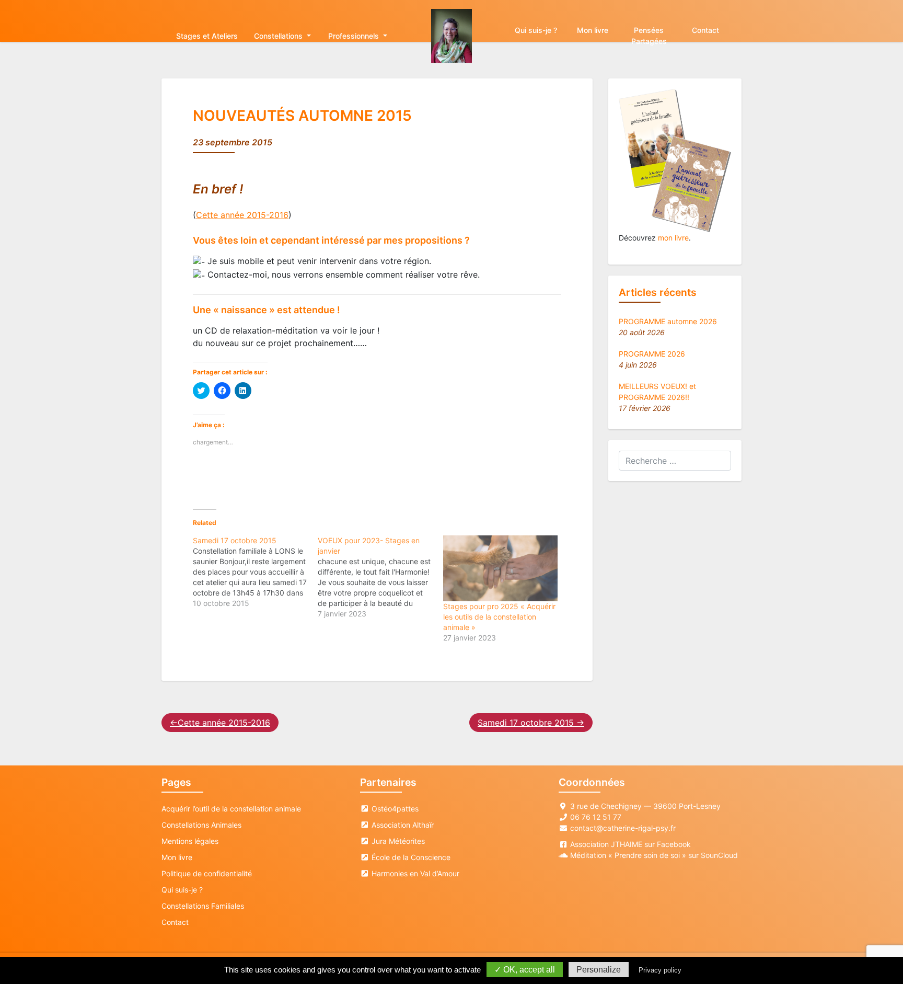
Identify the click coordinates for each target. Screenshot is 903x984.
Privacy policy (660, 970)
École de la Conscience (409, 857)
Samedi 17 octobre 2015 (526, 722)
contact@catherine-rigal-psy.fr (623, 827)
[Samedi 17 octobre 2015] (255, 572)
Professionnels (354, 35)
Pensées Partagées (649, 35)
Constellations (279, 35)
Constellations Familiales (202, 905)
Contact (705, 30)
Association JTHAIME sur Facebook (630, 844)
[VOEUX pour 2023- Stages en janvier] (380, 577)
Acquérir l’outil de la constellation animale (231, 808)
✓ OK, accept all (524, 969)
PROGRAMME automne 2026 (668, 321)
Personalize (598, 969)
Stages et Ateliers (207, 35)
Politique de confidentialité (206, 873)
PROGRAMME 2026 (652, 353)
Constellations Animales (201, 824)
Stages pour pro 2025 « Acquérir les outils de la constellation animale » (499, 617)
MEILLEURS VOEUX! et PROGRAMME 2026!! (657, 392)
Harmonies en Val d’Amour (414, 873)
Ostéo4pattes (394, 808)
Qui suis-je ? (536, 30)
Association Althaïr (401, 824)
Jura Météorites (397, 841)
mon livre (673, 237)
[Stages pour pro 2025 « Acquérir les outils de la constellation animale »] (500, 568)
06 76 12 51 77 (595, 817)
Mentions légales (189, 841)
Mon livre (592, 30)
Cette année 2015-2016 (242, 215)
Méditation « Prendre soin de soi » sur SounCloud (654, 855)
